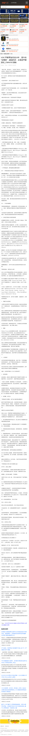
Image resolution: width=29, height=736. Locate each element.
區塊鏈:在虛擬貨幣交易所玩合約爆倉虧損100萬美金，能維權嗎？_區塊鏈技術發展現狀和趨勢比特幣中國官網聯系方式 (14, 633)
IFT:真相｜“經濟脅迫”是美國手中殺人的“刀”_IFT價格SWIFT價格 (14, 648)
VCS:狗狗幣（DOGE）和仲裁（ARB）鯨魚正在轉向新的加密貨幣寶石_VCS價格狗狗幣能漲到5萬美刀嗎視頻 (13, 690)
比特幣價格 (9, 734)
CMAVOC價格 (12, 623)
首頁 (1, 53)
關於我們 (7, 726)
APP (8, 623)
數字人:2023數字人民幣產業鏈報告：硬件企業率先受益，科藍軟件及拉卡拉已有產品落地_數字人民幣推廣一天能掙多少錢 (13, 706)
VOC (6, 623)
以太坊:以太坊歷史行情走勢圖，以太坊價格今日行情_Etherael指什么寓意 (14, 676)
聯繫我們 (2, 726)
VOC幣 (17, 623)
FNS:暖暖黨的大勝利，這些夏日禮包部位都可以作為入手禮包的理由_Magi (14, 661)
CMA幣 (7, 625)
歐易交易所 (6, 53)
